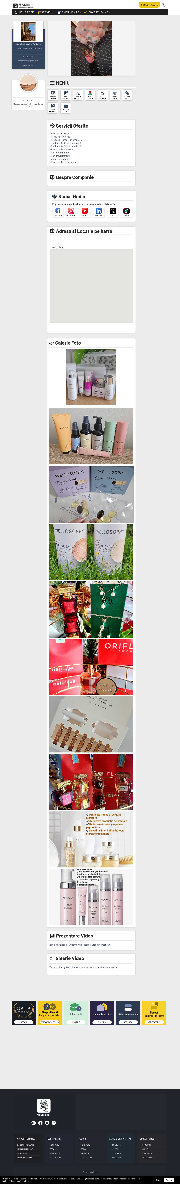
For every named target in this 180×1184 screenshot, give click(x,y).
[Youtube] (47, 1123)
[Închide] (177, 1180)
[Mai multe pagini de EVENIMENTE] (80, 12)
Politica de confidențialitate (18, 1181)
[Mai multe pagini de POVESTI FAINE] (109, 12)
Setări (158, 1180)
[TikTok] (54, 1123)
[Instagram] (33, 1123)
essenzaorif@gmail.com (28, 60)
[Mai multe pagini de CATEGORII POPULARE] (38, 1145)
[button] (164, 4)
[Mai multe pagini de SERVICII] (53, 12)
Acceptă (169, 1180)
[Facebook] (40, 1123)
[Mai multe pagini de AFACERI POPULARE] (38, 1149)
